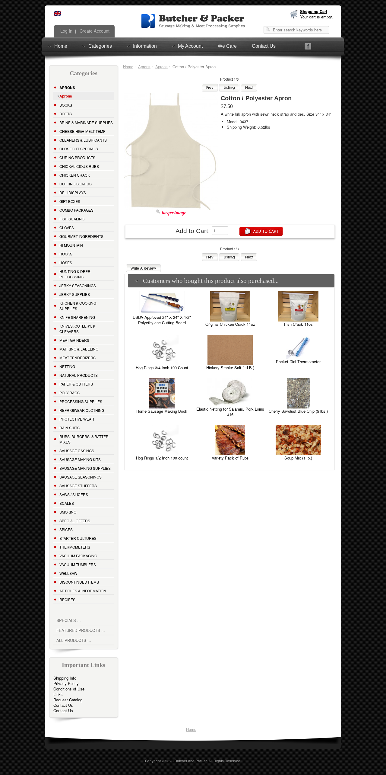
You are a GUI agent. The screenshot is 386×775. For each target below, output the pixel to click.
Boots (65, 113)
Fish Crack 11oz (298, 324)
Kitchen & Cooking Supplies (77, 305)
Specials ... (68, 620)
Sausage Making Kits (80, 459)
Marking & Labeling (78, 348)
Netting (67, 366)
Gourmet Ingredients (81, 236)
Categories (100, 46)
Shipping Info (64, 678)
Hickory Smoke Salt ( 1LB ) (230, 367)
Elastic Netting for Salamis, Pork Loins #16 (230, 411)
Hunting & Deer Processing (74, 274)
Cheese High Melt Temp (82, 131)
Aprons (144, 66)
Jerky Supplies (74, 294)
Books (65, 104)
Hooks (65, 253)
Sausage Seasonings (80, 476)
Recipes (67, 599)
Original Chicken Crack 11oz (230, 324)
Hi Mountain (71, 245)
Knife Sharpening (77, 317)
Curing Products (77, 157)
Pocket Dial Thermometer (298, 361)
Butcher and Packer (191, 760)
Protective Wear (76, 418)
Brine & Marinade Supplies (86, 122)
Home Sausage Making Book (161, 411)
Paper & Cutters (76, 383)
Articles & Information (82, 590)
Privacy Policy (66, 683)
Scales (66, 503)
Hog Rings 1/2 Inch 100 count (162, 458)
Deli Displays (72, 192)
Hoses (65, 262)
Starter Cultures (77, 538)
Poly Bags (69, 392)
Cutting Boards (75, 183)
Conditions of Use (68, 689)
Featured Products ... (80, 630)
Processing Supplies (80, 401)
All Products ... (73, 640)
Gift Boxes (69, 201)
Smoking (67, 511)
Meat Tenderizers (77, 357)
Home (60, 46)
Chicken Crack (74, 175)
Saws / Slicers (73, 494)
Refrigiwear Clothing (81, 410)
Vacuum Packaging (78, 555)
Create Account (93, 31)
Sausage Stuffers (78, 485)
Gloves (66, 227)
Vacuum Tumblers (77, 564)
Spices (66, 529)
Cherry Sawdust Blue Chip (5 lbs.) (298, 411)
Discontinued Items (79, 581)
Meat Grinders (74, 340)
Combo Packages (76, 210)
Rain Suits (69, 427)
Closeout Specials (78, 148)
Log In (65, 31)
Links (58, 694)
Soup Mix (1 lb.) (298, 458)
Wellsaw (68, 573)
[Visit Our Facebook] (308, 46)
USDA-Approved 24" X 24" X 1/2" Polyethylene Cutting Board (162, 319)
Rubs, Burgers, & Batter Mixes (84, 439)
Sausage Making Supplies (85, 468)
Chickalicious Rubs (79, 166)
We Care (227, 46)
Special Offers (74, 520)
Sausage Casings (76, 450)
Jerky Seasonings (77, 285)
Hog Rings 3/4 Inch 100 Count (162, 367)
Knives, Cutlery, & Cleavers (77, 328)
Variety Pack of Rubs (230, 458)
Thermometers (74, 546)
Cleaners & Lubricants (83, 140)
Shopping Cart (313, 11)
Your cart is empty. (316, 17)
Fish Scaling (71, 218)
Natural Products (78, 375)
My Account (190, 46)
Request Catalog (67, 700)
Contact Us (264, 46)
